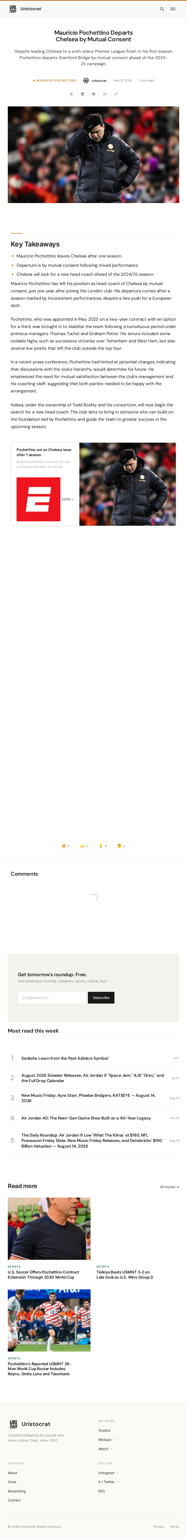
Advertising (17, 1491)
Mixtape (104, 1439)
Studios (104, 1430)
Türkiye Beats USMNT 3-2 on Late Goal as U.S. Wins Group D (124, 1274)
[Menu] (173, 8)
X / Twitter (106, 1482)
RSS (101, 1491)
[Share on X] (71, 94)
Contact (14, 1500)
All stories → (169, 1187)
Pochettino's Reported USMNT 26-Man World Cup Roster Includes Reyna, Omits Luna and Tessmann (39, 1368)
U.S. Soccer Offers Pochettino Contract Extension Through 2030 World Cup (43, 1274)
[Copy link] (116, 94)
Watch (103, 1449)
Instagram (106, 1473)
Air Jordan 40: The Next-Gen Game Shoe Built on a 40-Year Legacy (86, 1118)
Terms (174, 1527)
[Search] (162, 8)
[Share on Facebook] (93, 94)
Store (12, 1482)
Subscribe (101, 997)
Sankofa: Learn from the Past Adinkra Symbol (64, 1058)
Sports (14, 1266)
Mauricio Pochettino (56, 80)
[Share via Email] (104, 94)
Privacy (158, 1527)
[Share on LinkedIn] (82, 94)
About (12, 1473)
